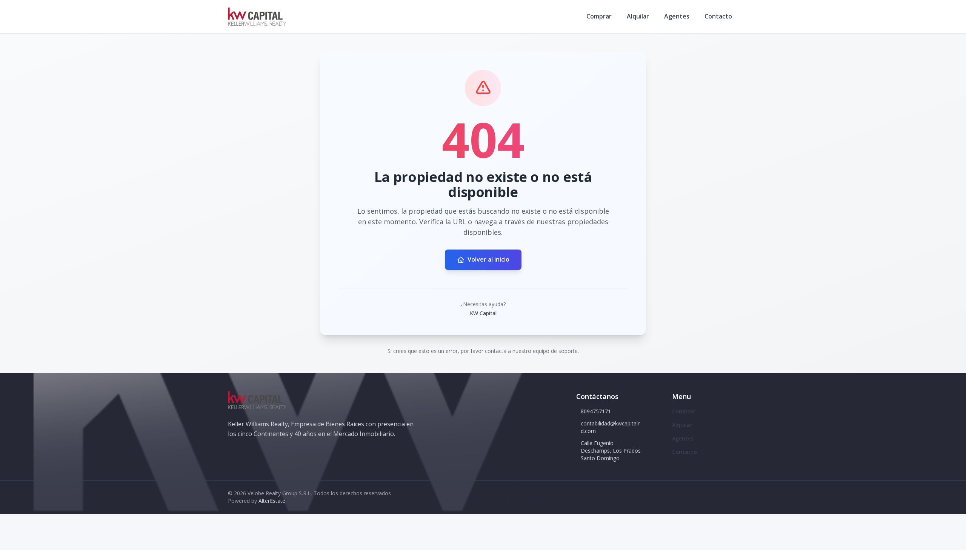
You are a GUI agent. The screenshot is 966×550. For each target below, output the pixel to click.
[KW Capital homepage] (257, 17)
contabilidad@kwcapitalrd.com (610, 427)
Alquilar (638, 16)
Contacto (718, 16)
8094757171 (596, 411)
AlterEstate (271, 500)
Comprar (599, 16)
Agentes (676, 16)
